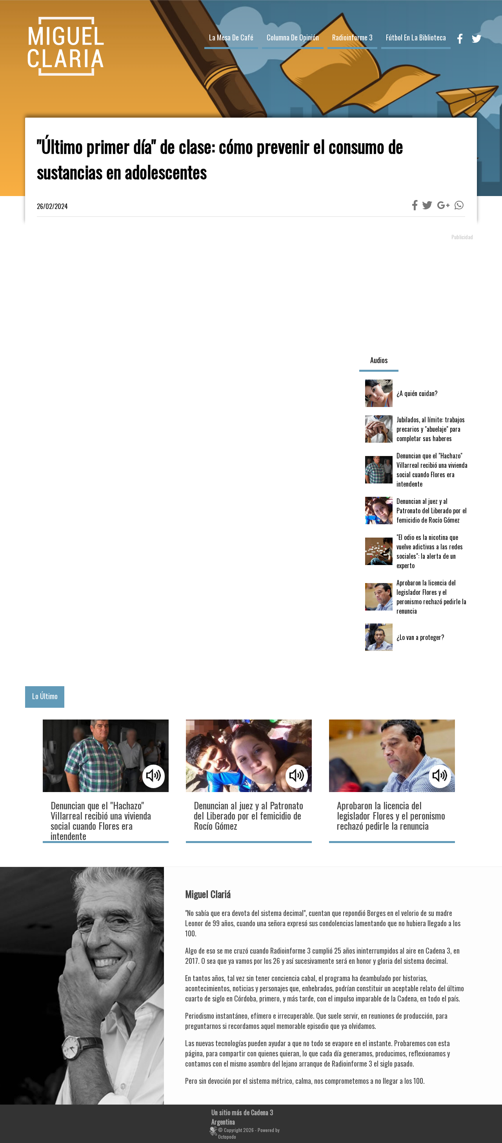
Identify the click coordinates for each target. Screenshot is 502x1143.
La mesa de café (231, 37)
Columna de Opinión (293, 37)
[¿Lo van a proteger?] (418, 637)
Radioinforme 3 (352, 37)
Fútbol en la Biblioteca (416, 37)
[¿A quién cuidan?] (418, 393)
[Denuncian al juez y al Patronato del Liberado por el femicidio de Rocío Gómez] (418, 510)
